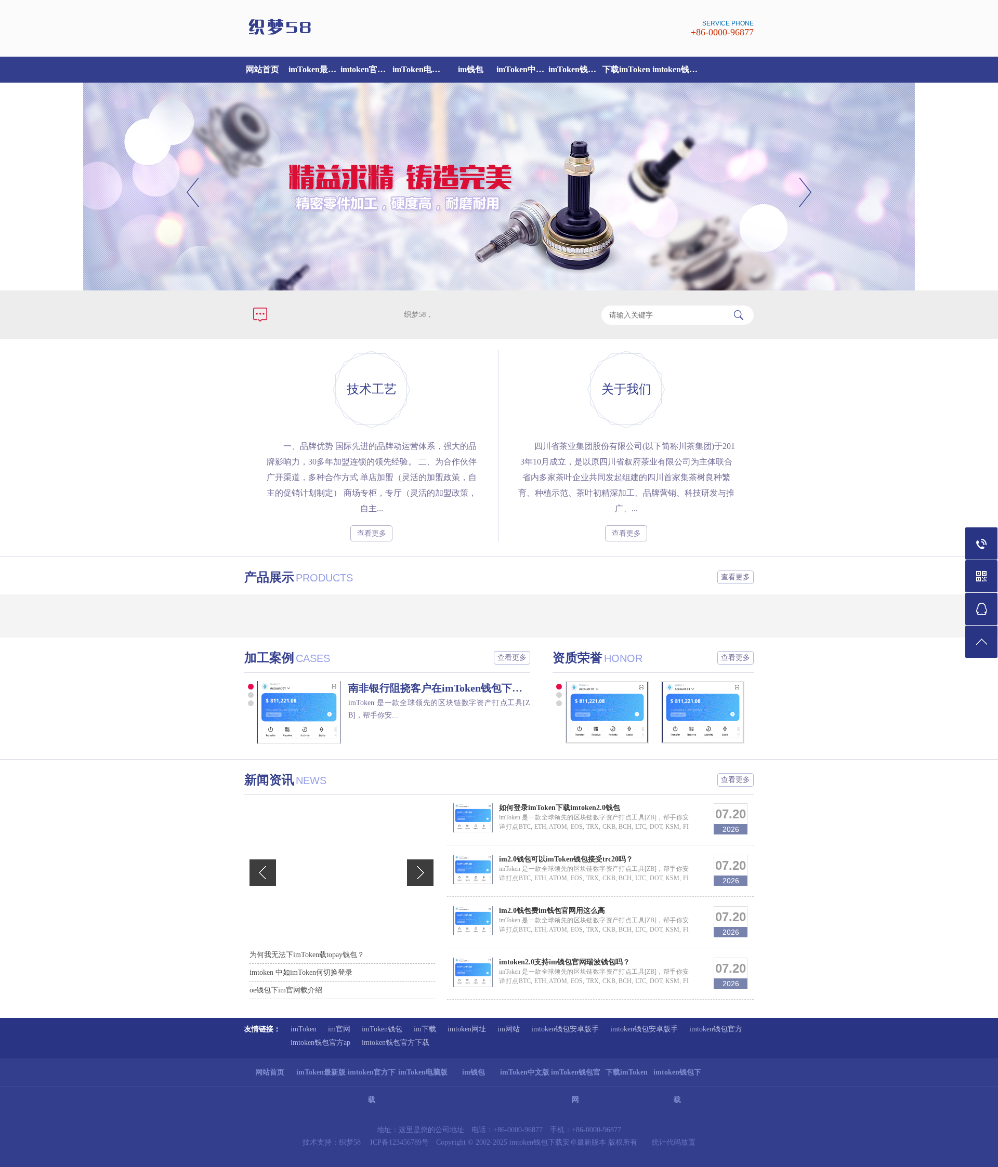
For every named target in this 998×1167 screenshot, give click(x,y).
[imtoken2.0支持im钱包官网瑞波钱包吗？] (473, 984)
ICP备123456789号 (399, 1142)
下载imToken (626, 69)
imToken (304, 1029)
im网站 (508, 1029)
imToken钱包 (382, 1029)
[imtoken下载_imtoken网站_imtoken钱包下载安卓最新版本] (369, 33)
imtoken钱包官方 (715, 1029)
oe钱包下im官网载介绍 (286, 990)
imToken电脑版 (418, 69)
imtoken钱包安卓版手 (565, 1029)
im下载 (425, 1029)
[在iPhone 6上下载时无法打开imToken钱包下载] (612, 741)
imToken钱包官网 (574, 69)
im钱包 (470, 69)
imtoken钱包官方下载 (395, 1042)
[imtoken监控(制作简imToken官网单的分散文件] (298, 712)
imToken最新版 (314, 69)
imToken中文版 (522, 69)
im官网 (339, 1029)
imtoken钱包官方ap (320, 1042)
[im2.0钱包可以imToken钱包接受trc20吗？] (473, 881)
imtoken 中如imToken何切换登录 (301, 972)
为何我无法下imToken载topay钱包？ (307, 955)
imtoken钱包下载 (678, 69)
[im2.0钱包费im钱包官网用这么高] (473, 933)
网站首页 (262, 69)
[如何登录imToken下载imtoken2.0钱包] (473, 830)
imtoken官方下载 (366, 69)
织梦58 (350, 1142)
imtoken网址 (467, 1029)
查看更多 (371, 533)
